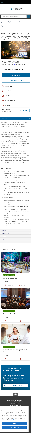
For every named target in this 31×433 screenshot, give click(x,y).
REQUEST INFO (24, 110)
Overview (4, 118)
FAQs (3, 239)
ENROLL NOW (16, 75)
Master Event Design (10, 278)
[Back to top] (15, 400)
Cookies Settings (14, 427)
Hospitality (17, 21)
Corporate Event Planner (11, 314)
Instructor (4, 236)
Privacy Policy (12, 419)
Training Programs (9, 21)
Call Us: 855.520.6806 (7, 26)
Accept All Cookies (14, 423)
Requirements (5, 233)
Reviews (4, 242)
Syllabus (4, 230)
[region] (14, 419)
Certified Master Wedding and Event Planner (15, 351)
